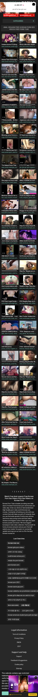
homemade (23, 258)
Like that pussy (7, 346)
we (21, 273)
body (26, 303)
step (26, 92)
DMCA (19, 642)
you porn (25, 137)
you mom (26, 46)
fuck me (26, 424)
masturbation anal (17, 288)
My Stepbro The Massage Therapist (10, 482)
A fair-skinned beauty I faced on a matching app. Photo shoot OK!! (28, 346)
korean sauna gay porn (15, 587)
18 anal (31, 333)
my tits (22, 92)
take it (24, 273)
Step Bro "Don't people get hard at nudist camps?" (10, 407)
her (24, 77)
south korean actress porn (16, 556)
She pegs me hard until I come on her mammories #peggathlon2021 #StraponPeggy (10, 180)
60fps (3, 107)
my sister (12, 228)
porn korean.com (13, 565)
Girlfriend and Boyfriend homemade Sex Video (28, 256)
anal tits (31, 243)
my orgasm (23, 213)
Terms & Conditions (19, 634)
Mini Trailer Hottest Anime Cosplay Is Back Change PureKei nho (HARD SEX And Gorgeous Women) (28, 316)
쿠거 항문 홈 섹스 (13, 610)
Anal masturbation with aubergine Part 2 (10, 286)
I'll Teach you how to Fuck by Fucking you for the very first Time (28, 135)
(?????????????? (26, 437)
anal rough (16, 273)
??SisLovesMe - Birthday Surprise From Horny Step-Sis (10, 120)
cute (21, 122)
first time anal (16, 77)
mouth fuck (16, 197)
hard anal (17, 182)
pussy (3, 349)
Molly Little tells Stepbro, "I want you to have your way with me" (28, 44)
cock (12, 318)
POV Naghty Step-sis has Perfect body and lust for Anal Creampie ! (28, 301)
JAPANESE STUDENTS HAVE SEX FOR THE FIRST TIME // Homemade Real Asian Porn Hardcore (10, 105)
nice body (15, 137)
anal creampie (10, 61)
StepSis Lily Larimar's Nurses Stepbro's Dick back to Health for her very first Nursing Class (28, 75)
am (3, 424)
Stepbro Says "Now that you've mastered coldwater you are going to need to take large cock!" (28, 286)
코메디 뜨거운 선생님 (15, 552)
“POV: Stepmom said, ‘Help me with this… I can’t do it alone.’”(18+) (28, 331)
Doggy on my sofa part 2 (28, 211)
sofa (29, 213)
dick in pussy (9, 333)
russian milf (29, 152)
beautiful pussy (13, 213)
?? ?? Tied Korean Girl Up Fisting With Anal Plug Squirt (10, 150)
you (21, 46)
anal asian (8, 273)
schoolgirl (5, 303)
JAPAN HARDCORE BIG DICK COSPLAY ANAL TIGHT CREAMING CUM (10, 90)
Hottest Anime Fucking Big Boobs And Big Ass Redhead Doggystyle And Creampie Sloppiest (10, 44)
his (23, 394)
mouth (9, 197)
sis (20, 303)
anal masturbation (29, 182)
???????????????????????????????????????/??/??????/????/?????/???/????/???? (10, 271)
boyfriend (8, 137)
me (34, 46)
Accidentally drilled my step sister (10, 226)
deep (3, 243)
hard (11, 182)
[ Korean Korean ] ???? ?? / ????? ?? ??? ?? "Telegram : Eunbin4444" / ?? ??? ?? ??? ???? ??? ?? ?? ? (28, 105)
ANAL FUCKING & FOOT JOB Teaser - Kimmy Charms (28, 452)
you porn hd (33, 137)
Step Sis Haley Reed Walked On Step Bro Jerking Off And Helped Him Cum (28, 226)
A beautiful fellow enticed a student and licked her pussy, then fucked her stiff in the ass (10, 211)
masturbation (6, 288)
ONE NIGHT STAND (8, 256)
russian (22, 152)
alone (24, 333)
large (34, 288)
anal (3, 46)
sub (5, 197)
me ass (6, 182)
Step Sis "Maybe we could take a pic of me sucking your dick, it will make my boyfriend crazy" (28, 271)
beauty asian (29, 349)
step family (32, 92)
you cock (25, 288)
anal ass (8, 46)
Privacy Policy (19, 638)
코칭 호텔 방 (25, 605)
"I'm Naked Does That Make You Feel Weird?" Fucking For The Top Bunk (10, 165)
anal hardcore (27, 469)
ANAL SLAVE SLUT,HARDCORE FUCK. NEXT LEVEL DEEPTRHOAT (28, 241)
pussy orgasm (11, 349)
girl (21, 167)
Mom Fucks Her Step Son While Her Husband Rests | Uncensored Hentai (10, 437)
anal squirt (8, 152)
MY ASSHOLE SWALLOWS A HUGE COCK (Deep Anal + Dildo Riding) (10, 467)
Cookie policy (19, 664)
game (30, 197)
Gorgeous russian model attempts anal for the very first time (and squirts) (28, 150)
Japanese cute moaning (28, 120)
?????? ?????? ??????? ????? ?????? (10, 362)
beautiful (5, 213)
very (27, 77)
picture (29, 379)
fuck (21, 197)
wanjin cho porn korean (15, 560)
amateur (9, 107)
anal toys (16, 152)
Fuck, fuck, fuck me (26, 422)
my (7, 228)
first (3, 77)
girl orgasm (31, 167)
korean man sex (13, 543)
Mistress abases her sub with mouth (10, 195)
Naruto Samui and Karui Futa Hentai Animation (10, 377)
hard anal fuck (10, 409)
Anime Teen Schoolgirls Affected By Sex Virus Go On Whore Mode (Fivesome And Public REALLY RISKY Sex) (10, 59)
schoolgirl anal (13, 303)
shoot (36, 349)
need (30, 288)
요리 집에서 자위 (27, 610)
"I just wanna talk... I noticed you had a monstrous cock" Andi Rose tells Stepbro (10, 316)
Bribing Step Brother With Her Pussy (28, 362)
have (31, 46)
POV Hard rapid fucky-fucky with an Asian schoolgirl (10, 301)
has (23, 303)
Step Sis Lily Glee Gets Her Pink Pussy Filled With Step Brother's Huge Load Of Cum (10, 392)
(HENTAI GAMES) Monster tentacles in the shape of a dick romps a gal (10, 331)
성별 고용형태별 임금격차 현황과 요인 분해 (22, 578)
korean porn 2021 (14, 582)
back (21, 77)
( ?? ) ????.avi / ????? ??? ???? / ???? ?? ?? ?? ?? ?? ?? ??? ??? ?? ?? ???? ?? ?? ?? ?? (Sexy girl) (28, 165)
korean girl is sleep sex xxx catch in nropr (21, 595)
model (35, 152)
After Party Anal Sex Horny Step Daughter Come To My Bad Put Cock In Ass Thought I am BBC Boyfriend (10, 422)
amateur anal (17, 107)
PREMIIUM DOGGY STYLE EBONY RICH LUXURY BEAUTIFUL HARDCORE (28, 467)
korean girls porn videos (16, 547)
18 (27, 333)
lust (30, 303)
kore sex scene (13, 605)
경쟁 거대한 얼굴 (13, 619)
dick (3, 333)
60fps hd (9, 469)
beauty (22, 349)
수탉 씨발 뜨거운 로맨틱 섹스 (17, 569)
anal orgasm (15, 46)
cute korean (27, 122)
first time (8, 77)
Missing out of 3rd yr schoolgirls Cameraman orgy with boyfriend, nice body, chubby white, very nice (10, 135)
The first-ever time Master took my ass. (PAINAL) (10, 75)
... (27, 492)
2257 (19, 646)
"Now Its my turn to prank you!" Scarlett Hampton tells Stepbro (10, 452)
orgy (3, 137)
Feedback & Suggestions (19, 660)
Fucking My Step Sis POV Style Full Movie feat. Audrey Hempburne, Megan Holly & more (28, 59)
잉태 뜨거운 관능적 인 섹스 (17, 600)
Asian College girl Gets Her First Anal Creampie (28, 407)
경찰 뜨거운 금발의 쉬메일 (16, 573)
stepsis (25, 197)
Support (19, 656)
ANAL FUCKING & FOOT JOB (28, 180)
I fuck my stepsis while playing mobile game (28, 195)
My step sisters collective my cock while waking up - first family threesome (28, 90)
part (32, 213)
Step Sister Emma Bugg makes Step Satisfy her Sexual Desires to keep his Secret (28, 392)
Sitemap (19, 668)
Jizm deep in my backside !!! (10, 241)
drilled (4, 228)
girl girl (24, 167)
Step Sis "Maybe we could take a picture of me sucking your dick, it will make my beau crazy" (28, 377)
